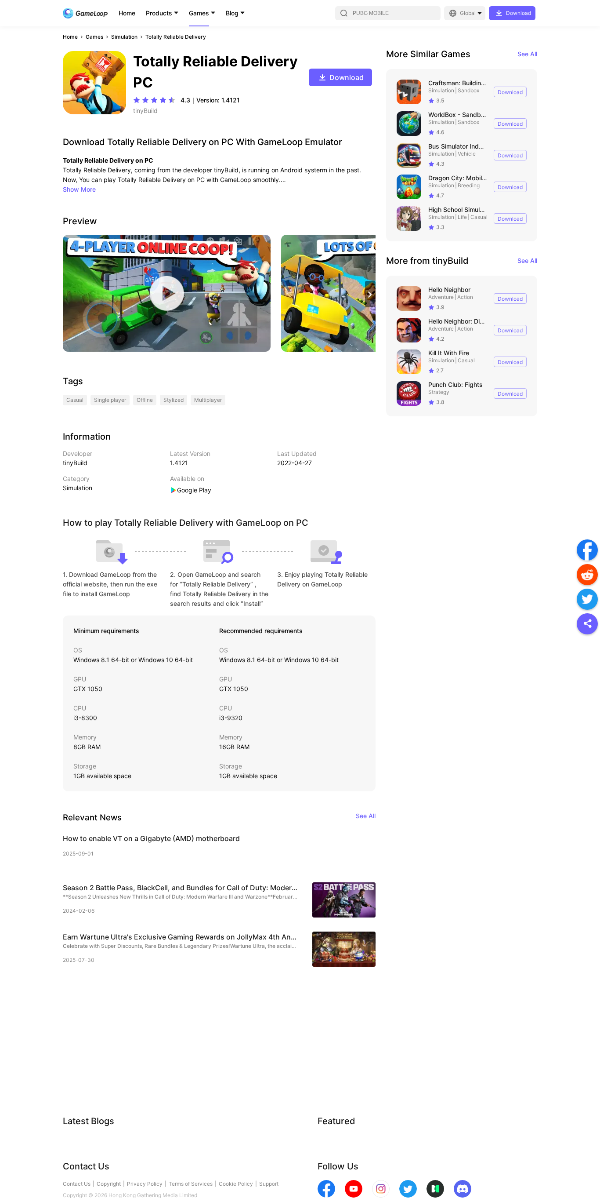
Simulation (124, 36)
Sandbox (468, 90)
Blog (232, 13)
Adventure (441, 297)
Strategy (438, 392)
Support (268, 1183)
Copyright (109, 1183)
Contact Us (76, 1183)
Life (462, 217)
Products (159, 13)
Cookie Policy (236, 1183)
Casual (479, 217)
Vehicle (467, 153)
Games (199, 13)
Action (465, 297)
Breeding (469, 185)
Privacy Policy (145, 1183)
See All (527, 54)
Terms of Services (191, 1183)
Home (127, 13)
